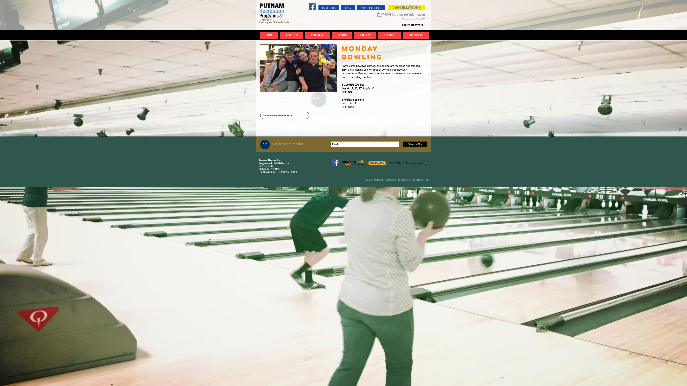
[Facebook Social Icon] (312, 6)
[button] (406, 7)
